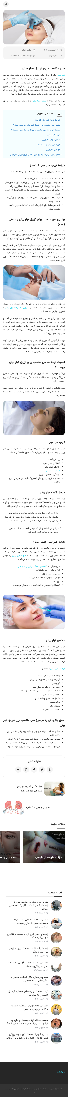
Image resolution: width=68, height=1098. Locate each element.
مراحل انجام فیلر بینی (51, 139)
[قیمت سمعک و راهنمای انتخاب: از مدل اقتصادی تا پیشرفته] (56, 995)
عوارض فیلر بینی (53, 149)
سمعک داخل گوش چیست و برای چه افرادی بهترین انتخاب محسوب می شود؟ (27, 1022)
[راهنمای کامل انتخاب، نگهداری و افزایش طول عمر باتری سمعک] (56, 966)
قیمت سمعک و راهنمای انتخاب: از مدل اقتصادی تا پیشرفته (28, 993)
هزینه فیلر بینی (19, 555)
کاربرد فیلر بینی (53, 134)
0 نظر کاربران (54, 55)
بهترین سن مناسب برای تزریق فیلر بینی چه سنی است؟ (36, 125)
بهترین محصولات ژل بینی (17, 307)
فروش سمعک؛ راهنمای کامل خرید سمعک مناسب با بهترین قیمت (31, 921)
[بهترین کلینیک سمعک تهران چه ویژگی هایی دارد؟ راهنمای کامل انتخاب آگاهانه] (56, 1038)
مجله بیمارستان (39, 101)
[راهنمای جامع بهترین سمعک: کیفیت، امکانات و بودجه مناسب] (56, 1009)
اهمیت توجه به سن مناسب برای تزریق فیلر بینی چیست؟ (35, 130)
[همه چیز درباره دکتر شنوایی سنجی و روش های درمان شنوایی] (56, 980)
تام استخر (60, 1072)
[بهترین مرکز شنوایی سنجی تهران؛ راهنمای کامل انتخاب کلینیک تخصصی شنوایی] (56, 905)
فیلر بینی (61, 75)
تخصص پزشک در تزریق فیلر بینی (32, 566)
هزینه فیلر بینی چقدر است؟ (48, 144)
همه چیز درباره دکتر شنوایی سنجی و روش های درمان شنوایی (29, 978)
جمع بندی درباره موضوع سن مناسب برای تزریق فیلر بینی (35, 154)
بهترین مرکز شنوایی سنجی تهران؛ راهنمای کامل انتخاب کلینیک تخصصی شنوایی (28, 905)
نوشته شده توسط (21, 55)
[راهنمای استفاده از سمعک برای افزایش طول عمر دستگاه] (56, 952)
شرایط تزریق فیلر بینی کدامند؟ (47, 120)
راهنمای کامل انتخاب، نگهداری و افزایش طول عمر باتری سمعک (27, 964)
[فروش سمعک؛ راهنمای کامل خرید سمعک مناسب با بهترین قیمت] (56, 923)
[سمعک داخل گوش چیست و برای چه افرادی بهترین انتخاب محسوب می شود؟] (56, 1023)
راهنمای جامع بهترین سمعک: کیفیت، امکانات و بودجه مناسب (29, 1007)
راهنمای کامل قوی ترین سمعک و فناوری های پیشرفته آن (27, 935)
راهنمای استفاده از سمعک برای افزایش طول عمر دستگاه (28, 950)
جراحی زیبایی (26, 50)
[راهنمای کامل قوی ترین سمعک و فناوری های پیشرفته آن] (56, 937)
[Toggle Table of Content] (58, 114)
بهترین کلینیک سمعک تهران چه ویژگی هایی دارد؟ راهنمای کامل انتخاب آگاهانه (27, 1036)
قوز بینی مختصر (53, 470)
